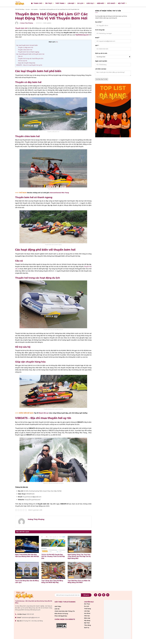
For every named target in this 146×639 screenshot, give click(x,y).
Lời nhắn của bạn (100, 69)
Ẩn (56, 42)
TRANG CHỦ (37, 3)
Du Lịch (80, 3)
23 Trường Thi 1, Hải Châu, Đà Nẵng (32, 621)
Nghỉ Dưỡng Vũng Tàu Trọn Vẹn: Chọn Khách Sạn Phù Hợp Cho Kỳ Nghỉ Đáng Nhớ (79, 556)
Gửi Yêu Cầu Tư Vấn (101, 79)
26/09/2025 (39, 23)
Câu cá (20, 56)
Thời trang (59, 3)
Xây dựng (87, 620)
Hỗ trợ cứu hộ (22, 60)
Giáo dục (90, 3)
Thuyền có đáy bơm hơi (25, 47)
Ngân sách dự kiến (101, 61)
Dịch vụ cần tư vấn (101, 53)
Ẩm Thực (48, 3)
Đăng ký (86, 595)
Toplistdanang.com (82, 35)
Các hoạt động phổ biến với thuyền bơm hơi (30, 54)
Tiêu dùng (87, 625)
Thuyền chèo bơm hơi (25, 49)
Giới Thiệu (58, 606)
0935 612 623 (30, 614)
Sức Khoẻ (111, 3)
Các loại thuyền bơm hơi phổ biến (27, 45)
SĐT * (97, 45)
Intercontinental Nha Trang (59, 192)
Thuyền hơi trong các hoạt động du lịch (30, 58)
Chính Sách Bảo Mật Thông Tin (65, 611)
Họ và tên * (98, 22)
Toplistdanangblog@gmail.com (30, 617)
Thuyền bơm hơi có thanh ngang (28, 52)
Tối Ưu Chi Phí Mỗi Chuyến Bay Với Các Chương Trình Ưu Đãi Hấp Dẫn (53, 556)
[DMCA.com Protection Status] (61, 625)
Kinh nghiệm (47, 23)
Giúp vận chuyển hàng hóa (26, 63)
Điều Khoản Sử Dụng (61, 613)
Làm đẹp (71, 3)
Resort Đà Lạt (43, 413)
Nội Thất (121, 3)
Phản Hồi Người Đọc (61, 616)
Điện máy (100, 3)
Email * (97, 37)
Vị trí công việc (100, 30)
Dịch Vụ (86, 627)
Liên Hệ (57, 609)
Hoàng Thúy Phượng (26, 23)
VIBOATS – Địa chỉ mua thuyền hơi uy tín (29, 65)
